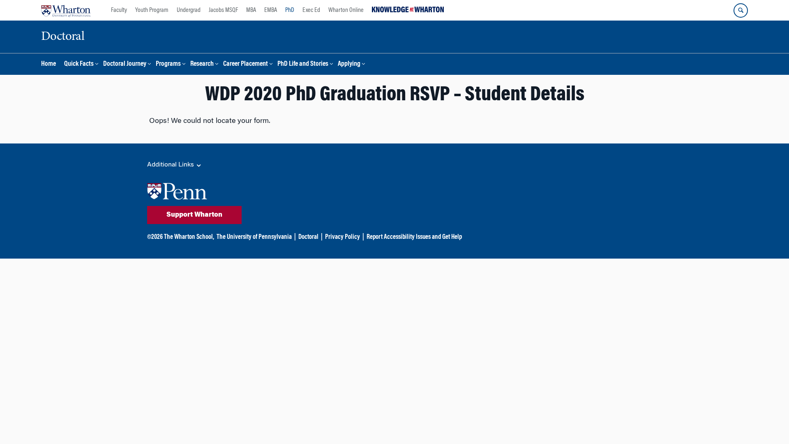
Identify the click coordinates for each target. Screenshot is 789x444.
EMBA (270, 10)
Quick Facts (79, 64)
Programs (168, 64)
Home (48, 64)
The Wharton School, (189, 237)
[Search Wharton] (741, 10)
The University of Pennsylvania (254, 237)
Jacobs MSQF (223, 10)
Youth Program (151, 10)
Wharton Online (346, 10)
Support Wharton (194, 215)
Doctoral (308, 237)
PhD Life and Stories (302, 64)
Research (202, 64)
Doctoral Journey (124, 64)
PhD (289, 10)
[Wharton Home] (65, 10)
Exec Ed (311, 10)
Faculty (119, 10)
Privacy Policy (342, 237)
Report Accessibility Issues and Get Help (414, 237)
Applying (349, 64)
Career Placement (245, 64)
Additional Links (171, 165)
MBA (251, 10)
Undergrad (189, 10)
